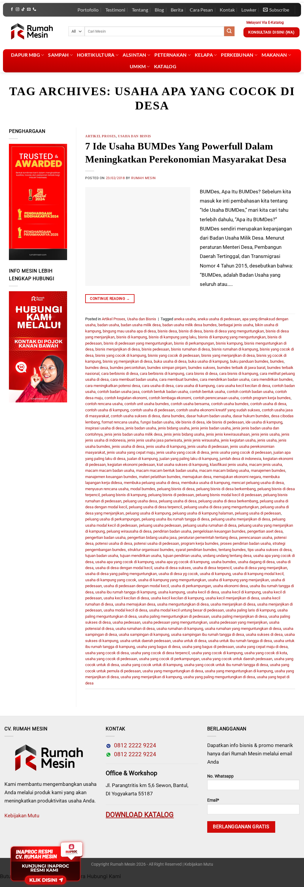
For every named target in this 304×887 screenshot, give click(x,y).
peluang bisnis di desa (175, 489)
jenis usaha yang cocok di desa (182, 452)
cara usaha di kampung (195, 385)
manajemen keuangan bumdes (111, 476)
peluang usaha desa (140, 501)
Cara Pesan (201, 9)
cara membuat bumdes (178, 379)
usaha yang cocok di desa (107, 653)
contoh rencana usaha (104, 404)
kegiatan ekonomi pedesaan (131, 464)
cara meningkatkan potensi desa (112, 385)
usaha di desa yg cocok (178, 573)
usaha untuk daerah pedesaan (145, 640)
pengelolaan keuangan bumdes (219, 531)
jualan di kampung (142, 458)
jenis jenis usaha (265, 434)
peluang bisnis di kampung (124, 495)
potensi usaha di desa (113, 543)
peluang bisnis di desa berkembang (226, 489)
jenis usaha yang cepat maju (131, 452)
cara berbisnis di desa (119, 373)
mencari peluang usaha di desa (258, 482)
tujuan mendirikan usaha (140, 555)
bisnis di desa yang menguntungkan (234, 331)
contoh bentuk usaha (207, 391)
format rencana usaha (120, 422)
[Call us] (34, 9)
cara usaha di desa (158, 385)
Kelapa (204, 55)
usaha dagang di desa (256, 562)
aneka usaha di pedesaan (218, 319)
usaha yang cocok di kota (265, 653)
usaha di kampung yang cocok (110, 580)
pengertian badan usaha (105, 537)
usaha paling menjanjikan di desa (239, 616)
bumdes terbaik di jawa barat (241, 367)
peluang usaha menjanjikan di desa (240, 519)
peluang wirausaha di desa (129, 531)
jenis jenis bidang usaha (184, 434)
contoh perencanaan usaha (216, 398)
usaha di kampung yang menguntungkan (172, 580)
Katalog (165, 66)
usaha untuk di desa (189, 640)
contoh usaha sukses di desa (135, 416)
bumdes (277, 361)
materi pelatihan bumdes (159, 476)
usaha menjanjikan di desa (232, 604)
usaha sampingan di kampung (144, 634)
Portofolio (88, 9)
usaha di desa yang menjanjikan (260, 568)
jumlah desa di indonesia (240, 458)
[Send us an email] (29, 9)
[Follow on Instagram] (17, 9)
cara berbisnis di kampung (162, 373)
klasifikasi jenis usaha (228, 464)
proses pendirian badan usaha (245, 543)
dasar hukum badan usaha (208, 416)
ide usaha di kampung (264, 422)
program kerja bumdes (199, 543)
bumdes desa (96, 367)
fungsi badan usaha (157, 422)
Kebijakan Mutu (21, 815)
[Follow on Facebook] (12, 9)
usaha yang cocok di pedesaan (111, 659)
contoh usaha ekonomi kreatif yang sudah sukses (218, 410)
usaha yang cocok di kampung (217, 653)
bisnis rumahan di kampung (235, 349)
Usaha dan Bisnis (134, 136)
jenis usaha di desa (128, 446)
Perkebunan (237, 55)
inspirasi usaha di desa (104, 428)
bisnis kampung (229, 343)
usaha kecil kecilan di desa (126, 598)
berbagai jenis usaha (235, 325)
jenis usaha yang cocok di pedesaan (241, 452)
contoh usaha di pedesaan (152, 410)
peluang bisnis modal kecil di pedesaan (229, 495)
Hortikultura (96, 55)
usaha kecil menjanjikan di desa (232, 598)
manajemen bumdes (268, 470)
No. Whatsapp (220, 776)
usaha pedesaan (126, 622)
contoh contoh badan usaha (250, 391)
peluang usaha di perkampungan (112, 519)
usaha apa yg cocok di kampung (182, 562)
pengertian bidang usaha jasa (152, 537)
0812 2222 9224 (133, 745)
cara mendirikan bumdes (272, 379)
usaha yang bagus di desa (158, 646)
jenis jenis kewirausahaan (228, 434)
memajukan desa (196, 476)
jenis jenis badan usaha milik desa (133, 434)
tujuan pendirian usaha (182, 555)
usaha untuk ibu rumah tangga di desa (240, 640)
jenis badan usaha (141, 428)
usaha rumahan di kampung (179, 628)
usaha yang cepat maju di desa (262, 646)
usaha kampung (171, 592)
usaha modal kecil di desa (125, 610)
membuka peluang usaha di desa (151, 482)
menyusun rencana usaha (107, 489)
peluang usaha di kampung (148, 513)
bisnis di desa (190, 331)
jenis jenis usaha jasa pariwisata (154, 440)
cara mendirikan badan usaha (224, 379)
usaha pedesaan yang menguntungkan (174, 622)
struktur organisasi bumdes (151, 549)
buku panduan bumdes (249, 361)
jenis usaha (267, 440)
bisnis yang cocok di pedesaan (174, 355)
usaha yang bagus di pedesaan (208, 646)
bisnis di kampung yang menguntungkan (232, 337)
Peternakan (170, 55)
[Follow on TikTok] (23, 9)
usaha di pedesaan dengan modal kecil (136, 586)
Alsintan (134, 55)
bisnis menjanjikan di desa (117, 349)
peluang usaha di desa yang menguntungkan (221, 507)
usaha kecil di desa (203, 592)
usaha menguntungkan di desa (183, 604)
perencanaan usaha (255, 537)
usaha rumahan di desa (135, 628)
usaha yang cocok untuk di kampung (151, 665)
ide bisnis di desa (190, 422)
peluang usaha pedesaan (160, 525)
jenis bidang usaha (173, 428)
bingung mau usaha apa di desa (129, 331)
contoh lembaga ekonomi (170, 398)
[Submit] (229, 31)
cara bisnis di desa (201, 373)
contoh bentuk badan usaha (164, 391)
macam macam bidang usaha (224, 470)
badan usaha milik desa (141, 325)
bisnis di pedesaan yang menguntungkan (138, 343)
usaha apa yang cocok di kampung (124, 562)
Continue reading (110, 299)
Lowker (248, 9)
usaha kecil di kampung (241, 592)
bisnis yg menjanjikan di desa (127, 361)
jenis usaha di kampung (166, 446)
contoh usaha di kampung (107, 410)
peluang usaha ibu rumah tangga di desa (175, 519)
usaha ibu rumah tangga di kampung (125, 592)
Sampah (58, 55)
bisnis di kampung (131, 337)
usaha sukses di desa (264, 634)
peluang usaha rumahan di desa (209, 525)
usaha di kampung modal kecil (258, 573)
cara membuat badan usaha (133, 379)
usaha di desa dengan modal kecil (123, 568)
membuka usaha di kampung (205, 482)
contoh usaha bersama (190, 404)
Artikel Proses (100, 136)
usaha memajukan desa (135, 604)
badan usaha (108, 325)
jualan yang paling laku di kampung (188, 458)
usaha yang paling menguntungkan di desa (219, 677)
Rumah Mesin (143, 178)
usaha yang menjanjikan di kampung (151, 677)
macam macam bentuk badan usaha (166, 470)
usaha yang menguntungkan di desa (172, 671)
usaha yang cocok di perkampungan (169, 659)
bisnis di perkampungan (194, 343)
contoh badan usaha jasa (118, 391)
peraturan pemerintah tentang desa (207, 537)
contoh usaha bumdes (229, 404)
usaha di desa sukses (172, 568)
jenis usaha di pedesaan (208, 446)
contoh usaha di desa (268, 404)
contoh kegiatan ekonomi (125, 398)
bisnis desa (167, 331)
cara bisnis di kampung (238, 373)
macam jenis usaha (265, 464)
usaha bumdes (223, 562)
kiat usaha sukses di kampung (182, 464)
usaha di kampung (215, 573)
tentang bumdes (232, 549)
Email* (213, 800)
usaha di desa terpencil (212, 568)
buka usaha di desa (170, 361)
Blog (159, 9)
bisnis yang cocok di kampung (120, 355)
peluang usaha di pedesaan (258, 513)
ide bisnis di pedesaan (225, 422)
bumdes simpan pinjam (166, 367)
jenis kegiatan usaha (238, 440)
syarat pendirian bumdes (196, 549)
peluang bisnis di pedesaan (171, 495)
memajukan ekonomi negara (237, 476)
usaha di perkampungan (191, 586)
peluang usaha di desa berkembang (228, 501)
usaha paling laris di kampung (251, 610)
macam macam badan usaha (109, 470)
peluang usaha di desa (178, 501)
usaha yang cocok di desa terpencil (160, 653)
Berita (177, 9)
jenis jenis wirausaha (201, 440)
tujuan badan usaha (101, 555)
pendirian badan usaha (172, 531)
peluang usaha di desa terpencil (155, 507)
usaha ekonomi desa (230, 586)
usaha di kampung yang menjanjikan (238, 580)
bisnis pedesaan (155, 349)
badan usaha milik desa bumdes (189, 325)
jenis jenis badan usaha (211, 428)
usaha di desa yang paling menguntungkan (121, 573)
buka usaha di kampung (208, 361)
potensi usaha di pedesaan (156, 543)
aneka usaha (185, 319)
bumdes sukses (201, 367)
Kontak (227, 9)
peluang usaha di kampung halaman (202, 513)
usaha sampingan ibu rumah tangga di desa (207, 634)
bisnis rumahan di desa (190, 349)
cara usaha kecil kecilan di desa (243, 385)
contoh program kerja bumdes (265, 398)
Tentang (140, 9)
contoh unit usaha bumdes (146, 404)
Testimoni (115, 9)
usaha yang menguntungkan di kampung (239, 671)
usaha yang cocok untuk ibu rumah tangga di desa (226, 665)
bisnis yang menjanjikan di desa (228, 355)
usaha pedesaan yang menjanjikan (238, 622)
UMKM (138, 66)
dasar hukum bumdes (251, 416)
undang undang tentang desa (227, 555)
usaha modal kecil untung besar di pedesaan (186, 610)
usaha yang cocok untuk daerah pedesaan (236, 659)
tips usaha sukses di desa (270, 549)
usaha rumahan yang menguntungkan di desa (243, 628)
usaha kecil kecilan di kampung (177, 598)
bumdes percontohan (127, 367)
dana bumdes (173, 416)
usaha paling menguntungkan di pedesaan (173, 616)
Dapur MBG (25, 55)
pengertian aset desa (265, 531)
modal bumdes (142, 489)
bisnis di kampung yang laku (172, 337)
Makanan (274, 55)
